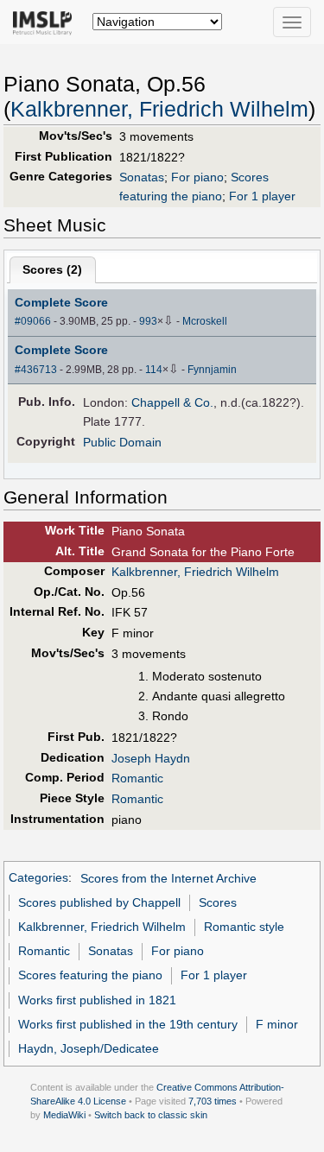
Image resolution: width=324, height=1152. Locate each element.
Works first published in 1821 (97, 1000)
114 (153, 370)
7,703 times (212, 1101)
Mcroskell (204, 321)
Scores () (52, 269)
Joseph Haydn (150, 758)
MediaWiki (64, 1115)
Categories (38, 878)
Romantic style (244, 927)
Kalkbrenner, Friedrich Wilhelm (159, 109)
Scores (218, 902)
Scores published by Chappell (99, 902)
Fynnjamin (212, 370)
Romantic (137, 778)
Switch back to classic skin (150, 1115)
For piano (197, 177)
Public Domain (122, 442)
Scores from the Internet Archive (168, 878)
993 (148, 321)
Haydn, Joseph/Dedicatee (88, 1048)
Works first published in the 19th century (128, 1024)
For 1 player (262, 196)
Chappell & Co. (172, 402)
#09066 (33, 321)
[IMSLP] (46, 21)
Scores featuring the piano (90, 975)
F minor (277, 1024)
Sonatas (141, 177)
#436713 (36, 370)
